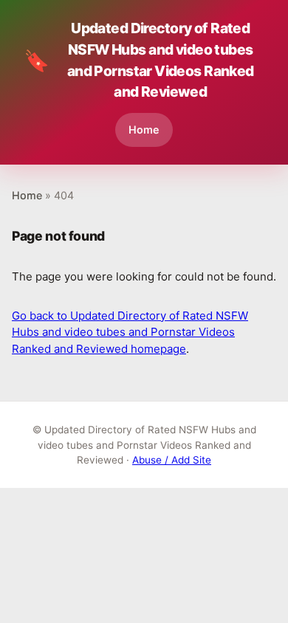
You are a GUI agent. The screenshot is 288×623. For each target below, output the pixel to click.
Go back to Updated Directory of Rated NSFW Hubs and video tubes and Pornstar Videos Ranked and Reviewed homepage (130, 332)
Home (144, 129)
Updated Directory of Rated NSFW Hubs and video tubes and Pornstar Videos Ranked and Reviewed (139, 59)
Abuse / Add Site (171, 460)
